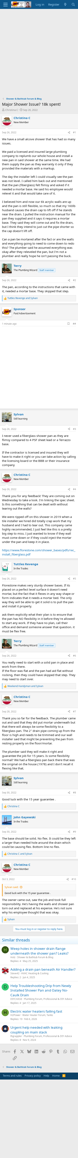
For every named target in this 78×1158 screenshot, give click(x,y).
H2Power (15, 1015)
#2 (74, 280)
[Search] (73, 4)
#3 (74, 429)
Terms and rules (12, 1075)
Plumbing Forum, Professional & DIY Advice (48, 999)
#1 (74, 132)
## (74, 323)
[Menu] (5, 5)
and (22, 298)
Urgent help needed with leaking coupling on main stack (36, 1029)
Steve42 (14, 973)
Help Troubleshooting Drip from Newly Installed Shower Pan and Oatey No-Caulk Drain (40, 990)
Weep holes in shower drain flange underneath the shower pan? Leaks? (39, 951)
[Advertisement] (39, 49)
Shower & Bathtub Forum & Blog (35, 957)
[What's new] (65, 4)
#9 (74, 831)
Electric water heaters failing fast (36, 1011)
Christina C (11, 110)
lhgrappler (16, 1036)
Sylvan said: (11, 887)
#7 (74, 711)
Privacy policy (33, 1075)
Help (46, 1075)
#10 (74, 879)
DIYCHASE (16, 999)
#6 (74, 655)
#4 (74, 489)
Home (56, 1075)
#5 (74, 578)
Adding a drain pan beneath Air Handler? (42, 969)
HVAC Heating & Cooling (34, 973)
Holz (12, 957)
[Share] (69, 132)
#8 (74, 792)
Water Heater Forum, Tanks (37, 1015)
